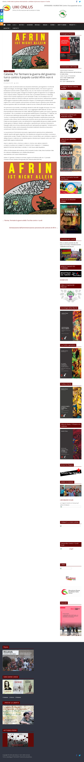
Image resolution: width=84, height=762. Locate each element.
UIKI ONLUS (22, 6)
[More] (1, 23)
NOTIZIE (21, 25)
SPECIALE (37, 25)
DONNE (52, 25)
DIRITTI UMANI (62, 25)
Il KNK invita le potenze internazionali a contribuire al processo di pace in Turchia (28, 1)
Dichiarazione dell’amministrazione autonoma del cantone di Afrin (33, 228)
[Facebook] (1, 10)
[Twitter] (1, 14)
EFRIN (6, 71)
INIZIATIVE (6, 28)
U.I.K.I (14, 25)
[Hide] (0, 27)
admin (17, 83)
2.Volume (11, 697)
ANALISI (45, 25)
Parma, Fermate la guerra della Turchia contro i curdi (22, 220)
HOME (9, 25)
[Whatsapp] (1, 17)
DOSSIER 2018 (64, 280)
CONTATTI (16, 28)
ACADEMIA (30, 25)
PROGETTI (72, 25)
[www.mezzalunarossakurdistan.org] (66, 568)
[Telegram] (1, 20)
